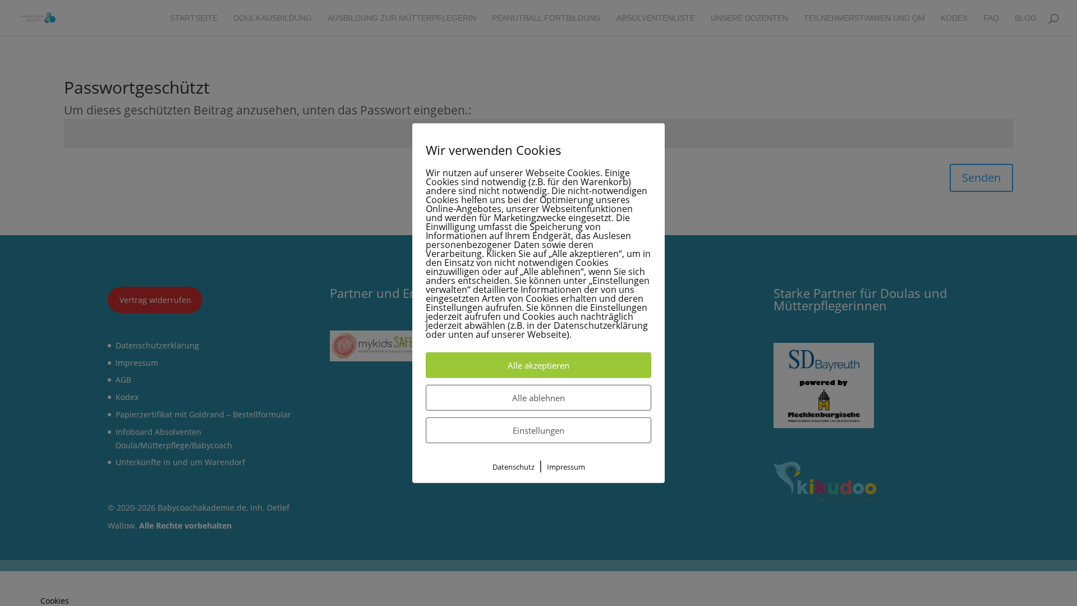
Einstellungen (538, 430)
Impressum (566, 467)
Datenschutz (514, 467)
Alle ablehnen (538, 397)
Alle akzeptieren (538, 365)
